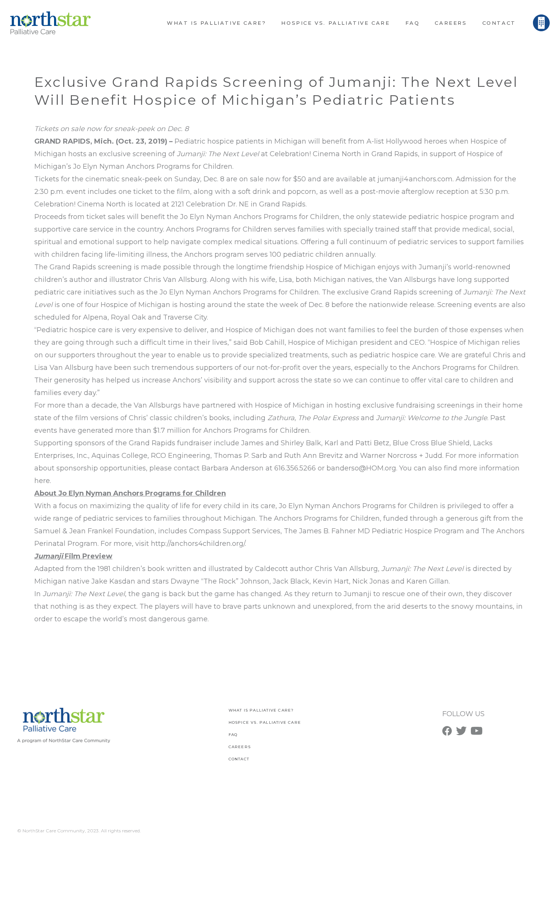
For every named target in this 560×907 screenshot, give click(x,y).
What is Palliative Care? (261, 710)
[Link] (50, 22)
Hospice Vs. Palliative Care (265, 722)
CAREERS (240, 746)
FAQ (233, 734)
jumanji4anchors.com (415, 179)
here (42, 481)
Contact (239, 759)
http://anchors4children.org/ (198, 543)
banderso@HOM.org (361, 468)
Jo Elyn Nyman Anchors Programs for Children (152, 166)
